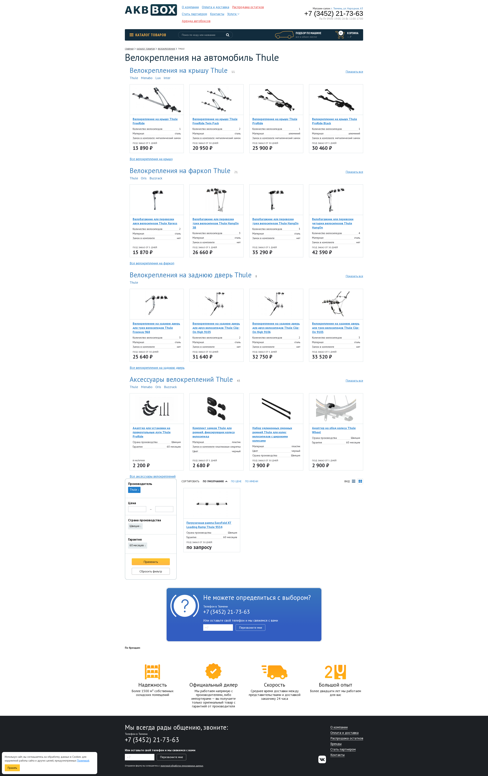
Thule (134, 78)
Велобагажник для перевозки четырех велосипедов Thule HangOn (332, 223)
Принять (12, 768)
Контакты (217, 14)
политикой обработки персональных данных (182, 765)
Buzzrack (155, 178)
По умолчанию (213, 481)
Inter (167, 78)
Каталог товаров (150, 34)
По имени (251, 481)
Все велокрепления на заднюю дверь (157, 367)
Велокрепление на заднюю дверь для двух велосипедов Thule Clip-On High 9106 (276, 328)
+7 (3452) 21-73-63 (333, 13)
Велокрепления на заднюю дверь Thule (191, 274)
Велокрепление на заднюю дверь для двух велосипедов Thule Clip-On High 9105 (216, 328)
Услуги (232, 14)
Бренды (336, 744)
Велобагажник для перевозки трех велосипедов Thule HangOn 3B (216, 223)
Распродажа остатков (248, 7)
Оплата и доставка (215, 7)
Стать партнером (194, 14)
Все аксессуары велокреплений (153, 476)
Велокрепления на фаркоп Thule (180, 170)
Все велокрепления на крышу (151, 159)
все (354, 71)
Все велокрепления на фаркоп (152, 263)
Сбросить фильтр (151, 571)
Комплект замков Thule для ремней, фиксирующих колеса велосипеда (214, 432)
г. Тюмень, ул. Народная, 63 (347, 8)
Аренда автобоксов (196, 21)
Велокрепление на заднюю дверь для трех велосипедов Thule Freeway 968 (156, 328)
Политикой (83, 760)
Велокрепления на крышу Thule (179, 70)
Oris (144, 178)
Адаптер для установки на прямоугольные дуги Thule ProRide (152, 432)
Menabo (146, 78)
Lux (158, 78)
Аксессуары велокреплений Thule (181, 379)
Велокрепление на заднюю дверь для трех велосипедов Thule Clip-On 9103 (336, 328)
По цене (236, 481)
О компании (190, 7)
